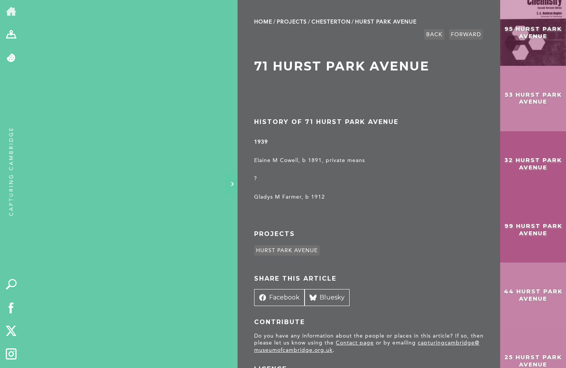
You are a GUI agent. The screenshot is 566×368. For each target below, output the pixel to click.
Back (434, 34)
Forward (466, 34)
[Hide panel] (232, 184)
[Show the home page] (11, 11)
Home (263, 21)
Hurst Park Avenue (386, 21)
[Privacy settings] (11, 58)
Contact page (355, 343)
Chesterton (331, 21)
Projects (292, 21)
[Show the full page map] (11, 35)
